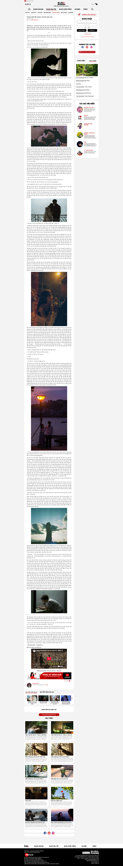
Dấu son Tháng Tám (56, 800)
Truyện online (56, 12)
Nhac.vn (97, 863)
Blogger (70, 12)
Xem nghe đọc (47, 12)
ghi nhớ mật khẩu (88, 33)
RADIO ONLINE (38, 9)
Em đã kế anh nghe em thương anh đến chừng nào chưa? (54, 702)
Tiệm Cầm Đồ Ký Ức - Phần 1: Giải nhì (61, 735)
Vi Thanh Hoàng (88, 150)
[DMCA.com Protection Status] (86, 852)
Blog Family (64, 12)
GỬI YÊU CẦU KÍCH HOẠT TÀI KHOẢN (87, 36)
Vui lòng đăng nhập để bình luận (49, 714)
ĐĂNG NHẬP (81, 30)
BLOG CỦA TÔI (51, 9)
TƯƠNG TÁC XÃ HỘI (87, 44)
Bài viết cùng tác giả (47, 692)
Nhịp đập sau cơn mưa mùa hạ (59, 778)
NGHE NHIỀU (81, 60)
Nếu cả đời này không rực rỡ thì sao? (61, 822)
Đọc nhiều (92, 60)
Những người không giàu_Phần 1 (83, 80)
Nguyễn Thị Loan (88, 107)
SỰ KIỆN (77, 9)
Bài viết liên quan (31, 692)
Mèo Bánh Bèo (35, 19)
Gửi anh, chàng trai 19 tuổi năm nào (35, 822)
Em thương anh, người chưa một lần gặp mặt (43, 702)
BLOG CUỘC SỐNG (65, 9)
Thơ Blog (39, 12)
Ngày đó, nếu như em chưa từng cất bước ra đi (66, 702)
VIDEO (85, 9)
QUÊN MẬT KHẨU (87, 34)
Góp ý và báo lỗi (95, 862)
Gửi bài (93, 4)
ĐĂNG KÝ (92, 30)
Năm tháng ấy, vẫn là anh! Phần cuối (35, 756)
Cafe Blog (33, 12)
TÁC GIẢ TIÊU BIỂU (87, 103)
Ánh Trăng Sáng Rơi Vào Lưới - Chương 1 (84, 77)
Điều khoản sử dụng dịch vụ (92, 860)
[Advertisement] (49, 839)
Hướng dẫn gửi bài (88, 15)
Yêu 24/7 (27, 12)
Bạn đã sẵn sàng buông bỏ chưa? (32, 702)
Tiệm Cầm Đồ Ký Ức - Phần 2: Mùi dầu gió (36, 735)
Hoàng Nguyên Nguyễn (88, 124)
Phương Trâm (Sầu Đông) (89, 133)
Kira (85, 142)
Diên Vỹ (86, 115)
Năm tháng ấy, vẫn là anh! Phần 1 (34, 778)
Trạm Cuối (28, 800)
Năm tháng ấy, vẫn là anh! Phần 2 (60, 756)
